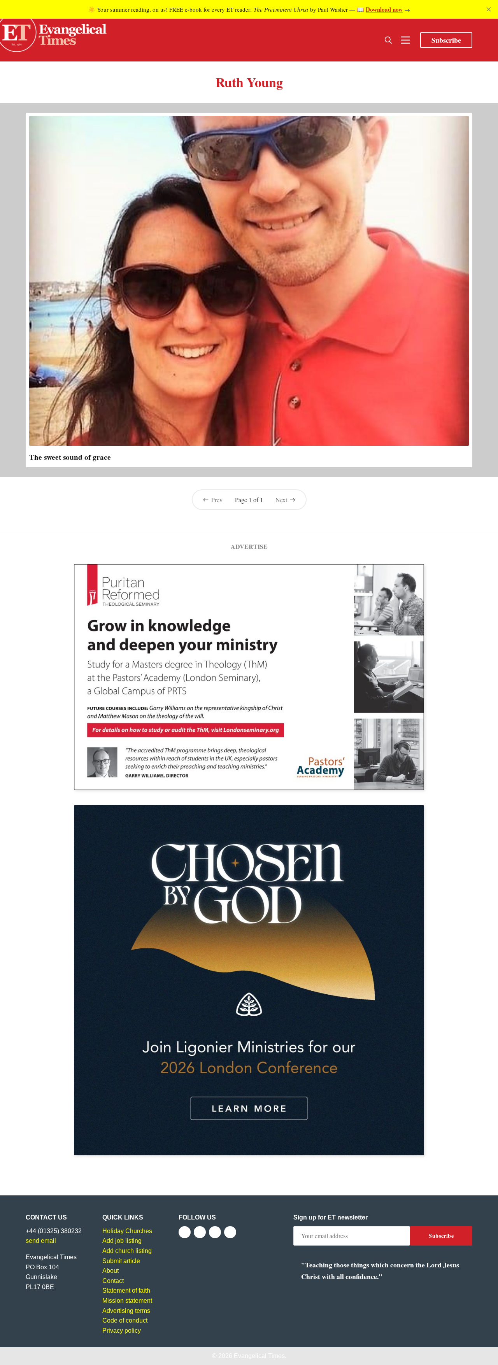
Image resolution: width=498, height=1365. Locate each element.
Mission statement (127, 1300)
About (110, 1270)
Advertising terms (126, 1310)
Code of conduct (124, 1320)
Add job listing (122, 1240)
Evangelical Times (259, 1356)
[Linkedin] (230, 1232)
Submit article (121, 1261)
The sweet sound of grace (70, 457)
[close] (488, 9)
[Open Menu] (405, 40)
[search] (388, 40)
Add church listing (127, 1251)
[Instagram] (215, 1232)
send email (41, 1240)
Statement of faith (126, 1290)
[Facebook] (185, 1232)
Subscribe (446, 40)
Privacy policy (121, 1330)
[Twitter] (200, 1232)
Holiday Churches (127, 1231)
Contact (113, 1280)
